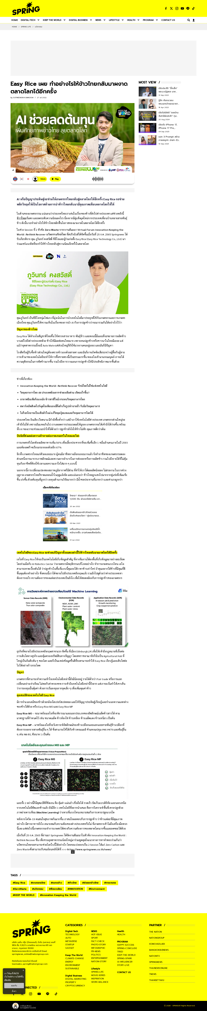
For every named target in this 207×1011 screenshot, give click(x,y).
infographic (98, 948)
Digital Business (73, 975)
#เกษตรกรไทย (38, 882)
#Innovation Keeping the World (58, 895)
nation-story (99, 961)
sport (94, 937)
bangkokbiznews (159, 950)
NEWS (94, 931)
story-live (123, 965)
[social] (166, 8)
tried (120, 951)
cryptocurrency (75, 985)
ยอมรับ (14, 985)
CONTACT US (124, 972)
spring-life (97, 971)
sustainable (72, 968)
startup (69, 944)
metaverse (71, 941)
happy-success (125, 944)
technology (72, 934)
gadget (69, 948)
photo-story (98, 944)
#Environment (97, 889)
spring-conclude (127, 948)
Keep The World (74, 955)
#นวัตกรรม (37, 889)
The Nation (155, 931)
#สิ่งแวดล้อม (55, 889)
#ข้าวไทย (72, 882)
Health (120, 931)
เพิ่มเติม (7, 980)
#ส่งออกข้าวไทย (90, 882)
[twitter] (23, 170)
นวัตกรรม (38, 26)
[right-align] (188, 20)
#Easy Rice (19, 882)
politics (96, 954)
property (70, 982)
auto (68, 937)
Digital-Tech (71, 931)
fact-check (97, 941)
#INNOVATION (75, 889)
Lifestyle (95, 968)
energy (69, 961)
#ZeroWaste (19, 889)
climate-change (74, 958)
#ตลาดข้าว (56, 882)
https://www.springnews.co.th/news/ (89, 849)
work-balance (99, 982)
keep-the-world (126, 955)
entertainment (99, 958)
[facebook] (18, 170)
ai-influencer (125, 961)
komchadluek (157, 943)
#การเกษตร (110, 882)
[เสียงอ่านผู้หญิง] (40, 179)
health (121, 934)
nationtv (154, 956)
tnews (152, 974)
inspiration (97, 978)
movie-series (98, 975)
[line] (28, 170)
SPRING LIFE (26, 26)
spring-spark (124, 958)
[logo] (26, 8)
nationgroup (156, 937)
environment (72, 965)
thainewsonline (158, 968)
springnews (155, 962)
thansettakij (156, 980)
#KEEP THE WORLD (23, 895)
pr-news (95, 951)
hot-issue (96, 934)
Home (14, 26)
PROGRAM (122, 941)
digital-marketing (75, 978)
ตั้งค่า (14, 991)
